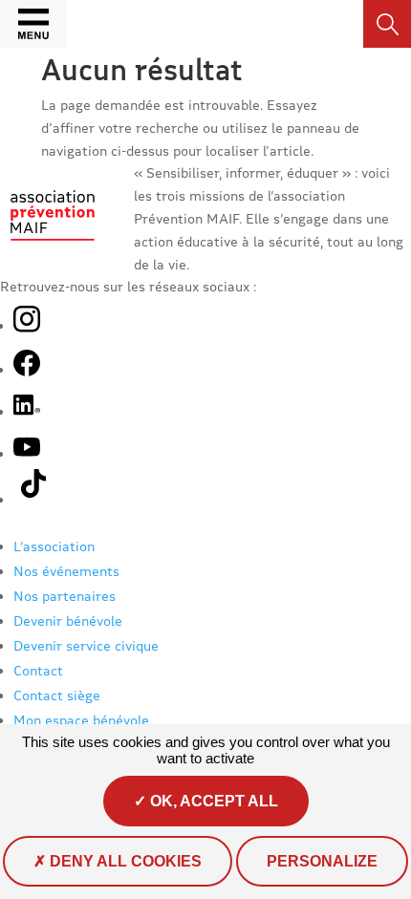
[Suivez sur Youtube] (26, 453)
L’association (54, 546)
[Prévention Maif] (52, 246)
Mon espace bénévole (81, 720)
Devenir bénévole (67, 620)
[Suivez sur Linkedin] (26, 411)
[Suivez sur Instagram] (26, 320)
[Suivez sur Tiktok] (36, 499)
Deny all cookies (124, 861)
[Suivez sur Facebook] (26, 369)
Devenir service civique (86, 645)
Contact (38, 670)
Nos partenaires (64, 596)
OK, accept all (212, 801)
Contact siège (56, 695)
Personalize (322, 861)
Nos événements (66, 571)
